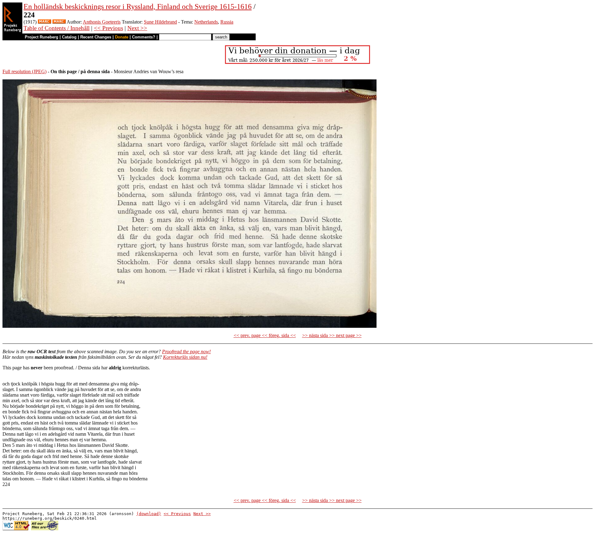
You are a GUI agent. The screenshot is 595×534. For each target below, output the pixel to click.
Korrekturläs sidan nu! (185, 357)
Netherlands (206, 21)
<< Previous (108, 28)
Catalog (69, 37)
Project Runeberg (41, 37)
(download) (148, 513)
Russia (226, 21)
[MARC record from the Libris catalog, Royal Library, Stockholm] (44, 21)
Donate (121, 37)
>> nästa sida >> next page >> (332, 335)
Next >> (137, 28)
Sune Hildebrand (160, 21)
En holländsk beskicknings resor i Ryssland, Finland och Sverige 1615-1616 (138, 6)
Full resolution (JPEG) (24, 71)
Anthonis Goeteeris (102, 21)
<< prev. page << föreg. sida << (265, 335)
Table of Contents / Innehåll (57, 28)
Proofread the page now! (186, 351)
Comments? (143, 37)
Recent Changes (95, 37)
